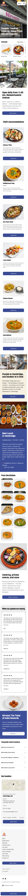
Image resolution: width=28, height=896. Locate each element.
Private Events (6, 845)
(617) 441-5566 (6, 809)
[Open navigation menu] (24, 3)
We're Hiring (5, 856)
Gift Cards (5, 853)
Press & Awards (6, 851)
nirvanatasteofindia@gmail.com (10, 812)
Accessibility (5, 871)
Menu (19, 3)
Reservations (5, 840)
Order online (13, 821)
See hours (21, 817)
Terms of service (6, 869)
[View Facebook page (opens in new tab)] (3, 879)
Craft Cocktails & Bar (8, 849)
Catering (4, 843)
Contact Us (5, 858)
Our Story (5, 847)
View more (5, 624)
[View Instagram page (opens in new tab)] (5, 879)
